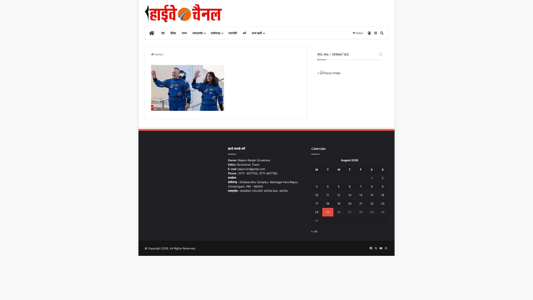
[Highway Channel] (183, 13)
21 (360, 203)
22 (372, 203)
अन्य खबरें (257, 33)
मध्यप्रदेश (198, 33)
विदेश (173, 33)
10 (316, 195)
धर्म (244, 33)
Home (158, 54)
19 (338, 203)
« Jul (314, 231)
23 (382, 203)
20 (349, 203)
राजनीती (232, 33)
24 (316, 212)
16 (382, 195)
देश (163, 33)
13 (349, 195)
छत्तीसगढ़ (215, 33)
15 (371, 195)
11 (327, 195)
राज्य (184, 33)
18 (327, 203)
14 (360, 195)
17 (316, 203)
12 (338, 195)
